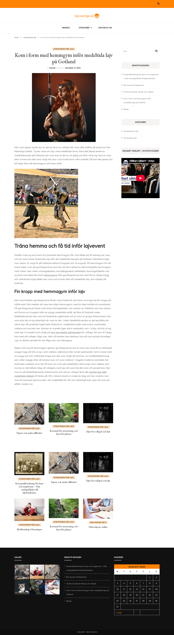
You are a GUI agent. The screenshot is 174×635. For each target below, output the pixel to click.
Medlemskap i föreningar (29, 529)
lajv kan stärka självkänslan (66, 332)
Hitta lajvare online (98, 527)
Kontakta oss (105, 28)
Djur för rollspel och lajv (98, 431)
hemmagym (50, 275)
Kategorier (84, 28)
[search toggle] (158, 3)
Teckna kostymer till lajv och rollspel (138, 92)
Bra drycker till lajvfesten (133, 85)
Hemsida (66, 28)
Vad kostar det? (98, 522)
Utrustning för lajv (64, 49)
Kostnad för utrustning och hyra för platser (64, 432)
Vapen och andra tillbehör (29, 433)
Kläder (126, 109)
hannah (52, 68)
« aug (118, 612)
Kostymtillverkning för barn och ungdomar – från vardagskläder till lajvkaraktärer (29, 488)
